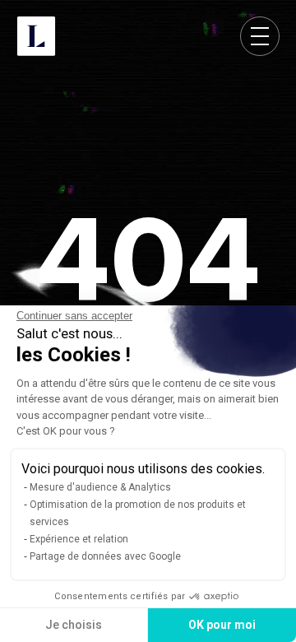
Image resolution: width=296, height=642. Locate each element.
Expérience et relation (79, 539)
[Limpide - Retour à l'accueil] (36, 36)
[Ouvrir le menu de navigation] (260, 36)
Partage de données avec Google (105, 556)
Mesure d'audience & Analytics (100, 487)
